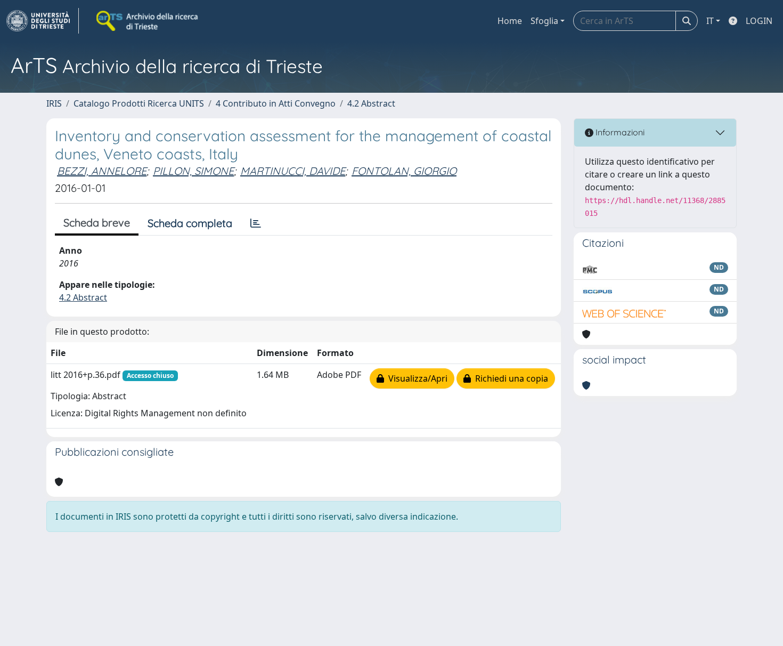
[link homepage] (42, 21)
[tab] (255, 223)
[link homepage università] (148, 21)
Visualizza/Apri (415, 378)
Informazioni (619, 132)
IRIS (54, 103)
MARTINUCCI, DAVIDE (292, 170)
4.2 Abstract (371, 103)
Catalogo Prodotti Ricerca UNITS (139, 103)
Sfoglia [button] (544, 21)
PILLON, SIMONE (193, 170)
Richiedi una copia (509, 378)
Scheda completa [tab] (190, 223)
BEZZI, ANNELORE (101, 170)
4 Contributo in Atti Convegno (276, 103)
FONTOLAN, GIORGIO (404, 170)
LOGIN (759, 21)
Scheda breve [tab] (96, 222)
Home (509, 21)
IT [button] (710, 21)
